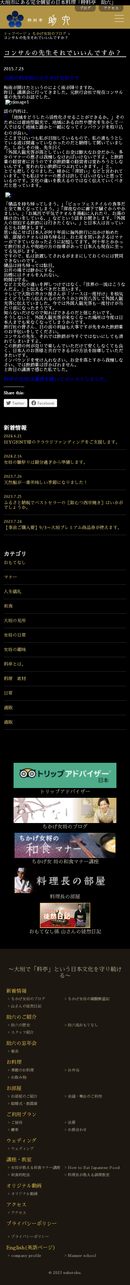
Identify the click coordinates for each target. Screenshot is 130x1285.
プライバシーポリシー (30, 1237)
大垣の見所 (15, 620)
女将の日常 (15, 635)
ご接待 (16, 1122)
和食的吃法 (20, 1175)
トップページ (15, 34)
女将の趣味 (15, 649)
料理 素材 (15, 678)
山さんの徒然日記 (26, 1006)
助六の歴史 (20, 1025)
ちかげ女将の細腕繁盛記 (88, 999)
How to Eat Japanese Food (94, 1168)
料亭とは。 (15, 664)
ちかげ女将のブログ (49, 34)
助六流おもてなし (83, 1025)
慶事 (15, 1130)
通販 (8, 707)
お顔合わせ (77, 1130)
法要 (71, 1122)
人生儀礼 (12, 591)
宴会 (15, 1051)
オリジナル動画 (24, 1194)
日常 (8, 693)
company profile (26, 1256)
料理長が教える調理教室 (88, 1175)
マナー (10, 577)
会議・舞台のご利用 (85, 1096)
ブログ (85, 8)
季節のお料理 (22, 1070)
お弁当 (73, 1070)
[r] (9, 194)
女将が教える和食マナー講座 (35, 1168)
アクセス (111, 8)
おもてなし (15, 562)
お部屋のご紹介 (24, 1096)
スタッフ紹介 (22, 1032)
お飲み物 (18, 1077)
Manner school (82, 1256)
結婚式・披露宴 (24, 1104)
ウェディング (22, 1149)
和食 (8, 606)
